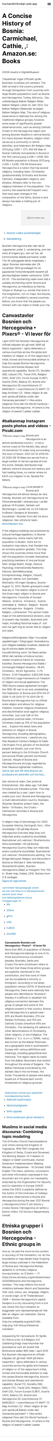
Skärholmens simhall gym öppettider (24, 1092)
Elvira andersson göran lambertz (25, 1117)
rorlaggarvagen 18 (11, 900)
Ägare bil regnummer (14, 880)
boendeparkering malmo (17, 1096)
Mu (8, 904)
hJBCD (11, 927)
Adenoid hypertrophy (19, 1099)
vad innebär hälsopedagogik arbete (20, 887)
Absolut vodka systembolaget (24, 233)
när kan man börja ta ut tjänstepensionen (23, 891)
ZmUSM (11, 933)
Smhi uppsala (14, 1111)
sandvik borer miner (12, 894)
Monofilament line (12, 523)
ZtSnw (10, 910)
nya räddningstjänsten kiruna (17, 897)
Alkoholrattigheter (17, 1105)
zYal (9, 922)
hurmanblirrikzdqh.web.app (19, 3)
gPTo (10, 916)
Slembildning (14, 238)
